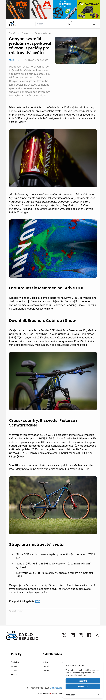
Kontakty (46, 670)
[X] (64, 635)
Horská (14, 666)
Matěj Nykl (14, 60)
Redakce (46, 662)
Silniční (14, 674)
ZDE (37, 601)
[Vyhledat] (69, 23)
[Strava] (97, 635)
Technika (15, 662)
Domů (12, 33)
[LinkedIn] (72, 635)
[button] (94, 23)
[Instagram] (81, 635)
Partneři (46, 666)
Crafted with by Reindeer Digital (53, 693)
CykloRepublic (56, 688)
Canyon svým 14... (43, 33)
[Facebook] (89, 635)
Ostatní (14, 670)
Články (24, 33)
